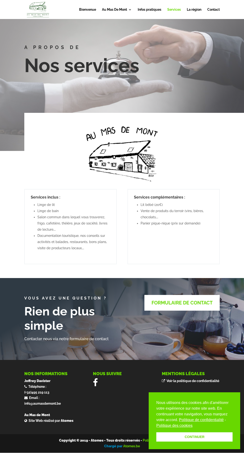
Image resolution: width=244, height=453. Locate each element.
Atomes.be (131, 446)
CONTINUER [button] (194, 437)
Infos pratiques (149, 9)
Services (174, 9)
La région (194, 9)
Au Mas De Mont (114, 9)
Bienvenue (87, 9)
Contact (213, 9)
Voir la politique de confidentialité (192, 381)
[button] (194, 426)
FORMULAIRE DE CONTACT (182, 303)
